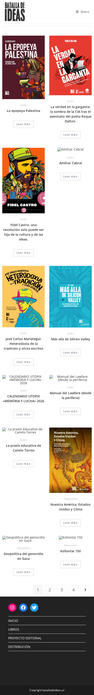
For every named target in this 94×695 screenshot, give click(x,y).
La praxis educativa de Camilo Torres (23, 447)
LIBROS (13, 629)
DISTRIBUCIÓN (19, 647)
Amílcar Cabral (70, 163)
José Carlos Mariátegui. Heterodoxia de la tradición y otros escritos (23, 344)
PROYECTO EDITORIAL (25, 638)
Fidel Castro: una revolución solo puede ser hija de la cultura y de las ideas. (23, 232)
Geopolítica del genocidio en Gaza (23, 556)
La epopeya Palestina (23, 110)
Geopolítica (70, 499)
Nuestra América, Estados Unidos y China (70, 506)
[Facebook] (23, 607)
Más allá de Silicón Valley (70, 339)
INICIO (13, 620)
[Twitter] (34, 607)
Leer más (23, 124)
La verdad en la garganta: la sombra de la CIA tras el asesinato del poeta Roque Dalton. (70, 114)
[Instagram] (12, 607)
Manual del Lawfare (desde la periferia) (70, 395)
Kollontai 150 (70, 551)
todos (23, 105)
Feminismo (70, 545)
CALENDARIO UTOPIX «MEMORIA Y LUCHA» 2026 (23, 398)
